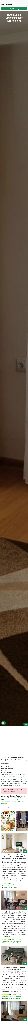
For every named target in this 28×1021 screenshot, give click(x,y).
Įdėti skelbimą (15, 9)
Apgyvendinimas (16, 884)
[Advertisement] (14, 741)
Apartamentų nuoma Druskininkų (12, 800)
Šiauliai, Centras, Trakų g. (10, 887)
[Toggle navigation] (25, 4)
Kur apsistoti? (7, 4)
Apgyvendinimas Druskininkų (9, 801)
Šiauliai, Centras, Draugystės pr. (11, 942)
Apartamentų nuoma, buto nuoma (11, 885)
